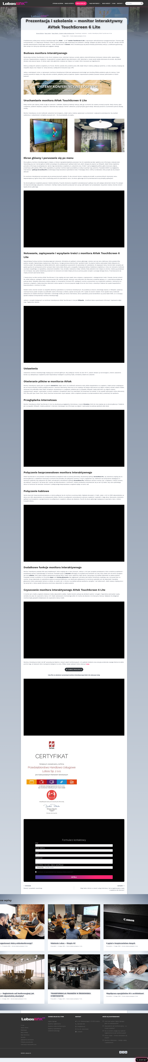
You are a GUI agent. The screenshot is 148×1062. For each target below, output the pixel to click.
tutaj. (87, 664)
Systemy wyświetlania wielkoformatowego (54, 1029)
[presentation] (74, 921)
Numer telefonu (40, 848)
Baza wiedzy (106, 3)
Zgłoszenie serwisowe (27, 1039)
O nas (113, 3)
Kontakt (23, 1037)
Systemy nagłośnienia (55, 1023)
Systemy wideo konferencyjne (57, 1026)
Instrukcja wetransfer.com (28, 1044)
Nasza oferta (69, 3)
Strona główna (58, 3)
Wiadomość (39, 858)
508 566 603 (81, 1024)
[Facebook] (120, 1052)
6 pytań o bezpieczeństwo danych (120, 943)
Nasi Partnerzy (25, 1035)
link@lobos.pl (81, 1026)
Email (37, 853)
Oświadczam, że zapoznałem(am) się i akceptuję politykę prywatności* (55, 872)
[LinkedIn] (123, 1052)
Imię (37, 843)
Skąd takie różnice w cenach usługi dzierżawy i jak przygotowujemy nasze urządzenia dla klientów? (102, 888)
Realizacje (80, 3)
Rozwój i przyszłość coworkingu (33, 887)
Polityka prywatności (27, 1042)
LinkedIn (79, 1031)
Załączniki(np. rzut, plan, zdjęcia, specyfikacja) (49, 865)
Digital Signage (52, 1021)
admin (54, 946)
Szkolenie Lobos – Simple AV (63, 943)
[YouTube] (126, 1052)
